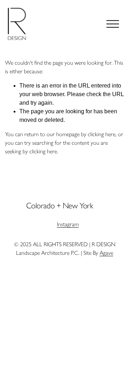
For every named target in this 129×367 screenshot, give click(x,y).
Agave (106, 252)
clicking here (101, 134)
